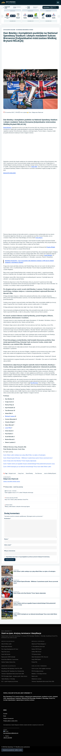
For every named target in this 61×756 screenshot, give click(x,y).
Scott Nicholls (48, 255)
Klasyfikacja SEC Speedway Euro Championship (12, 671)
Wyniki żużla (34, 676)
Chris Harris (39, 237)
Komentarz (7, 518)
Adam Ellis (34, 166)
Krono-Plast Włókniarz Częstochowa (9, 659)
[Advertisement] (30, 56)
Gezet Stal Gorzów (5, 654)
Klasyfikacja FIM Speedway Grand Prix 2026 (11, 668)
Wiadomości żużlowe (36, 678)
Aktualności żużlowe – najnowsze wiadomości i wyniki (18, 29)
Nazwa (6, 539)
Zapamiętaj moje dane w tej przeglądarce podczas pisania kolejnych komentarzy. (28, 556)
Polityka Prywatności (8, 718)
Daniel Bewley (7, 127)
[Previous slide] (59, 16)
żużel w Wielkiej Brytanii (50, 473)
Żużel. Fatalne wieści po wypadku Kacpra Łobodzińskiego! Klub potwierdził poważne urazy (29, 463)
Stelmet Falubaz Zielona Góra (8, 662)
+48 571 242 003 (7, 737)
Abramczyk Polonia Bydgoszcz (39, 643)
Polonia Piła (34, 662)
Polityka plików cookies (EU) (10, 720)
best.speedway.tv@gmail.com (10, 733)
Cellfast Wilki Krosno (36, 651)
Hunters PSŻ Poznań (36, 649)
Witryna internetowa (9, 550)
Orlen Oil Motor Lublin (6, 643)
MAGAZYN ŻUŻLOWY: (9, 173)
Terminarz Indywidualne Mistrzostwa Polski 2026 (12, 673)
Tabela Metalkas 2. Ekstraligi (8, 678)
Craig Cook (21, 473)
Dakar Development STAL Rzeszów (40, 657)
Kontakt (5, 713)
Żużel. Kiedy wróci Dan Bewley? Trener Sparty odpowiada (19, 460)
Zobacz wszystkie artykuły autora (11, 481)
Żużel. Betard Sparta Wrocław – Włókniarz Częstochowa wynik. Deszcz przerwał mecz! (27, 458)
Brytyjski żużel (12, 473)
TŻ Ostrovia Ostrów (36, 654)
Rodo (4, 716)
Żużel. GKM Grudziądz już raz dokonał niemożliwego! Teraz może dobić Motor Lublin (27, 466)
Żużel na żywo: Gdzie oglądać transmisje (41, 668)
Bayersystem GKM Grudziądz (8, 657)
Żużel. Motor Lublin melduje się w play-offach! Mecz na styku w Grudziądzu (24, 455)
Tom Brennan (34, 382)
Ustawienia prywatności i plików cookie (12, 750)
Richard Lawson (10, 416)
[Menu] (58, 2)
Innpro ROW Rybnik (36, 659)
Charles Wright (51, 247)
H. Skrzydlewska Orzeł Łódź (38, 646)
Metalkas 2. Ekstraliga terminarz (39, 673)
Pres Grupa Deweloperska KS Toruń (9, 649)
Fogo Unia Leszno (5, 651)
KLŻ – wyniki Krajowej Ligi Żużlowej (9, 681)
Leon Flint (8, 428)
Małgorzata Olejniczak (37, 112)
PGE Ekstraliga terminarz (37, 671)
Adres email (7, 545)
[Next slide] (2, 16)
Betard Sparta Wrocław (6, 646)
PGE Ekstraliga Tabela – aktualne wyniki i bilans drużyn (14, 676)
